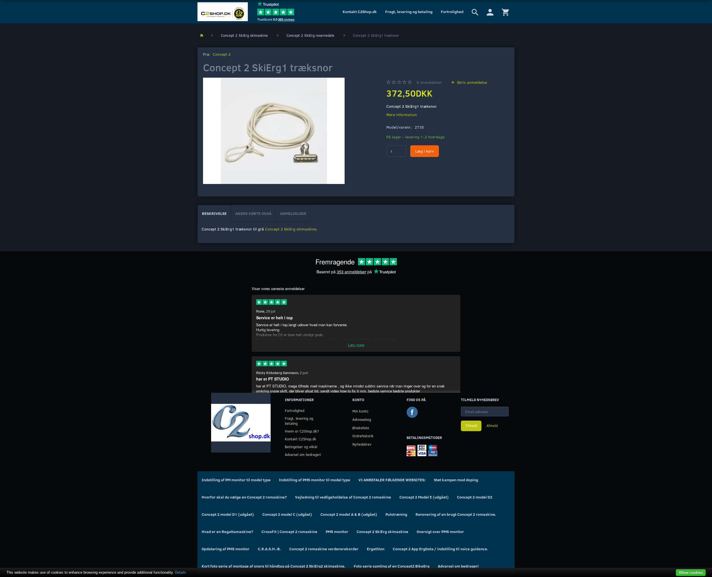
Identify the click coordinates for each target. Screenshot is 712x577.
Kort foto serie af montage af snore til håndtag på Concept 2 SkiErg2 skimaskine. (273, 566)
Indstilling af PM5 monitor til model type (314, 479)
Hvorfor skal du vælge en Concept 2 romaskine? (244, 497)
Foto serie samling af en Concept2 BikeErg (391, 566)
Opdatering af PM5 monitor (225, 548)
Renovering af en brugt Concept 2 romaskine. (456, 514)
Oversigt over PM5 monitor (440, 531)
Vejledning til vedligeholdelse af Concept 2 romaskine (343, 497)
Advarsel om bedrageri (303, 454)
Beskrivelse (214, 213)
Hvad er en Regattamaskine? (227, 531)
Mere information (401, 114)
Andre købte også (253, 213)
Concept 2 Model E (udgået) (424, 497)
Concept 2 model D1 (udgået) (228, 514)
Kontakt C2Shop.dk (360, 11)
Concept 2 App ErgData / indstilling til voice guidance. (440, 548)
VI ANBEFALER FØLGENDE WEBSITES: (392, 479)
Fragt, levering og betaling (408, 11)
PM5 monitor (337, 531)
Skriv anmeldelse (471, 82)
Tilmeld (471, 425)
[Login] (490, 11)
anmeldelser (429, 82)
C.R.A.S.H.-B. (269, 548)
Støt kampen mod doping (456, 479)
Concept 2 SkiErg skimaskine (290, 229)
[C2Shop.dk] (222, 11)
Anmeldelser (293, 213)
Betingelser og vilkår (301, 446)
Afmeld (492, 425)
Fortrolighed (452, 11)
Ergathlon (375, 548)
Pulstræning (396, 514)
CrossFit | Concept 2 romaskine (289, 531)
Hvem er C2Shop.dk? (302, 431)
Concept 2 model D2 (474, 497)
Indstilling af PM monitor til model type (236, 479)
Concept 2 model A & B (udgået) (348, 514)
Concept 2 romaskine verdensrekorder (324, 548)
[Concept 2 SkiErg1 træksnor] (274, 131)
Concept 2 (222, 54)
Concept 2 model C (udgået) (287, 514)
